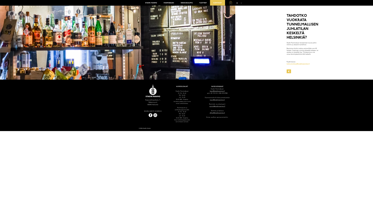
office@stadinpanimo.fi (217, 113)
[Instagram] (155, 115)
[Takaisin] (289, 71)
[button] (230, 2)
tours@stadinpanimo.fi (217, 100)
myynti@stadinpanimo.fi (217, 106)
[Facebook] (150, 115)
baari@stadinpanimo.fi (217, 91)
